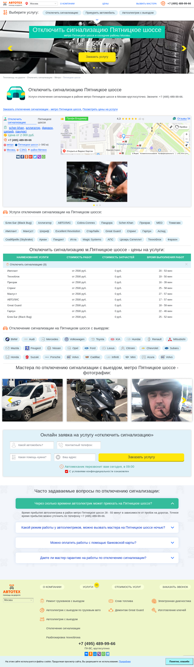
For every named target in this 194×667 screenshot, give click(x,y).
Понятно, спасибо (179, 661)
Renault (157, 339)
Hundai (136, 339)
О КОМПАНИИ (67, 4)
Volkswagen (77, 339)
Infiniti (115, 357)
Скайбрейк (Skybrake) (19, 239)
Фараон (172, 239)
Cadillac (95, 357)
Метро (58, 77)
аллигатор (33, 127)
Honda (15, 357)
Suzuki (34, 357)
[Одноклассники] (90, 653)
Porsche (55, 357)
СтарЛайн (93, 231)
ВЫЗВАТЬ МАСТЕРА (146, 3)
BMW (14, 339)
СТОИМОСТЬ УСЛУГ (128, 586)
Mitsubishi (179, 339)
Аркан (43, 239)
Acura (150, 357)
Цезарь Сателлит (131, 239)
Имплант (11, 231)
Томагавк (175, 222)
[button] (94, 68)
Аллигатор (45, 222)
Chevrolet (152, 348)
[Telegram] (107, 653)
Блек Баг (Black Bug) (18, 222)
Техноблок (154, 239)
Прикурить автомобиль (100, 13)
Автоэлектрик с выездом (138, 13)
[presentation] (11, 48)
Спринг (131, 231)
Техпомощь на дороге (14, 77)
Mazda (15, 348)
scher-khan (16, 127)
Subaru (174, 348)
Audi (32, 339)
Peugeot (36, 348)
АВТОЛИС (64, 222)
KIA (118, 339)
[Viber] (99, 653)
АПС (110, 239)
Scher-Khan (126, 222)
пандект (21, 131)
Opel (75, 348)
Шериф (44, 231)
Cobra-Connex (86, 222)
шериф (9, 131)
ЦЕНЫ (105, 4)
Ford (92, 348)
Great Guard (113, 231)
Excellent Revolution (67, 231)
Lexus (110, 348)
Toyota (100, 339)
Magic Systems (92, 239)
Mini (132, 357)
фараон (47, 127)
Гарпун (146, 231)
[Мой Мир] (95, 653)
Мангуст (28, 231)
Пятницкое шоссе (71, 77)
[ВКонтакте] (86, 653)
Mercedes (52, 339)
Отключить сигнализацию (62, 13)
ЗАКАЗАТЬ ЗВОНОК (175, 586)
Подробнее (125, 661)
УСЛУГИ (89, 586)
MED (159, 222)
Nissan (56, 348)
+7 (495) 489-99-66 (179, 3)
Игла (73, 239)
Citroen (130, 348)
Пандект (58, 239)
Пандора (106, 222)
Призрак (145, 222)
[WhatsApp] (103, 653)
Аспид (162, 231)
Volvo (75, 357)
